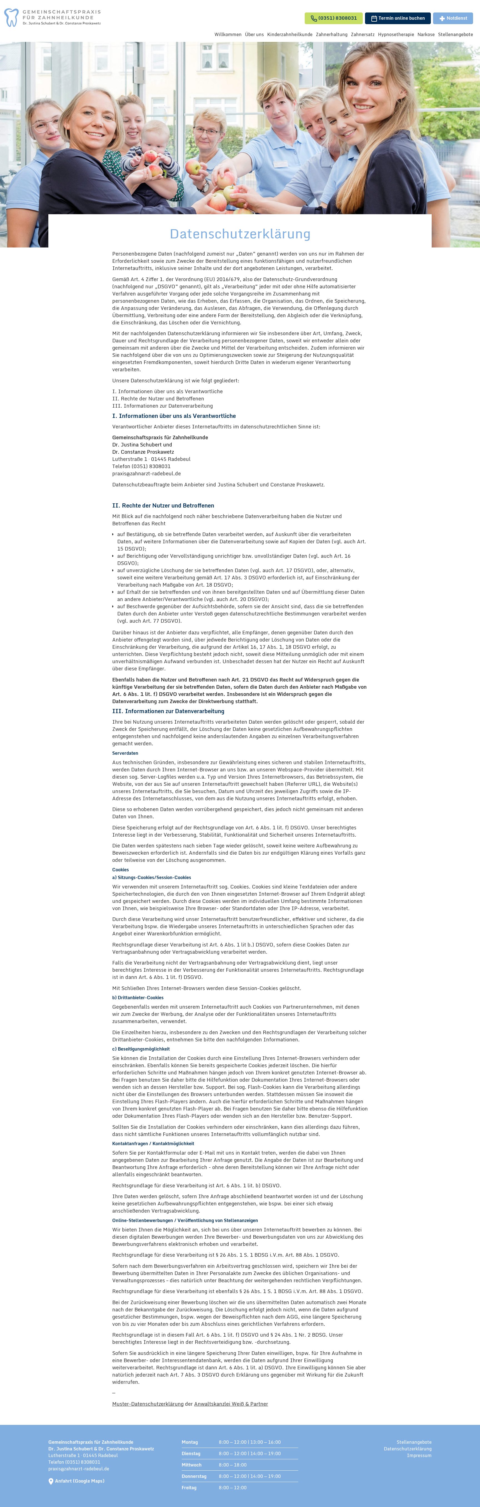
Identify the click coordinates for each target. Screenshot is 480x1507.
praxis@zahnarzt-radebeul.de (78, 1468)
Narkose (426, 34)
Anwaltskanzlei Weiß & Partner (231, 1404)
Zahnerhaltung (332, 34)
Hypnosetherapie (396, 34)
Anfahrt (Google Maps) (79, 1481)
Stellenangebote (455, 34)
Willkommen (228, 34)
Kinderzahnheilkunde (289, 34)
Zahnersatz (363, 34)
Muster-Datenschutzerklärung (148, 1404)
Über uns (254, 34)
